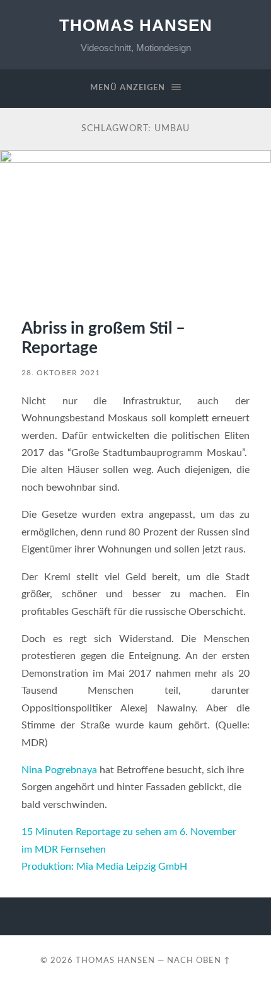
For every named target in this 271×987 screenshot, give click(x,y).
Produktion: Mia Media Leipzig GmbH (104, 866)
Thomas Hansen (135, 25)
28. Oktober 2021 (60, 373)
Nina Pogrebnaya (59, 770)
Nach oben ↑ (199, 960)
